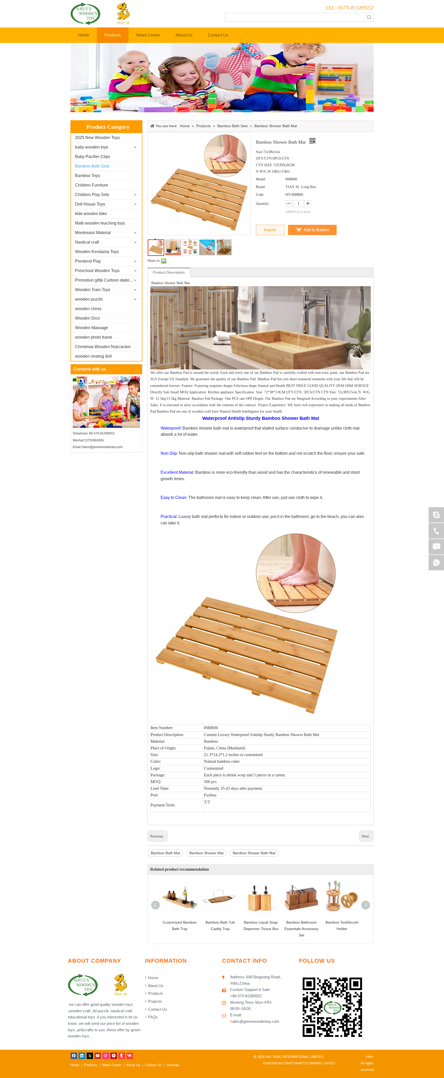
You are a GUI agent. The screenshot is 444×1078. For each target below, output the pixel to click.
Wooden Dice (87, 318)
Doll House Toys (90, 204)
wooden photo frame (93, 337)
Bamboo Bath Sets (92, 166)
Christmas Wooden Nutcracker (103, 347)
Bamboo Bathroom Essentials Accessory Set (301, 928)
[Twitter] (90, 1056)
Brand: (261, 187)
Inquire (270, 230)
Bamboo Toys (87, 175)
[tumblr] (121, 1056)
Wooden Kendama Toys (97, 251)
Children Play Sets (92, 194)
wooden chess (88, 308)
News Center (111, 1065)
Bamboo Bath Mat (165, 853)
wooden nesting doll (93, 356)
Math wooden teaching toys (100, 223)
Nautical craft (87, 242)
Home (152, 977)
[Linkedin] (82, 1056)
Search (369, 17)
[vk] (129, 1056)
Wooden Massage (91, 328)
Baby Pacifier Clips (92, 156)
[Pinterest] (113, 1056)
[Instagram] (106, 1056)
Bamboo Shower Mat (206, 853)
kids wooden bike (91, 213)
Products (155, 993)
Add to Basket (316, 230)
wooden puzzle (89, 299)
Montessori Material (93, 232)
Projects (154, 1001)
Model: (261, 179)
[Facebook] (74, 1056)
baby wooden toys (91, 147)
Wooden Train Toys (92, 289)
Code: (260, 195)
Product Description (169, 272)
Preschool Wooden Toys (97, 270)
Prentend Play (88, 261)
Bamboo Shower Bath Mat (254, 853)
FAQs (152, 1017)
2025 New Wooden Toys (97, 137)
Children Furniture (91, 185)
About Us (155, 985)
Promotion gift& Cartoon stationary (106, 280)
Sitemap (172, 1065)
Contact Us (157, 1009)
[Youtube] (98, 1056)
